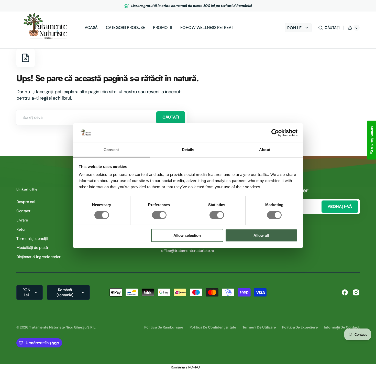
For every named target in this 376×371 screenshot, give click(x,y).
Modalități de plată (32, 247)
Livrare (22, 220)
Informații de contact (342, 327)
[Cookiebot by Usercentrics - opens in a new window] (275, 133)
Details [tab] (188, 149)
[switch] (159, 215)
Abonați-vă (340, 206)
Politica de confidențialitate (213, 327)
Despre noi (25, 201)
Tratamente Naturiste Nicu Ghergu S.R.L (62, 327)
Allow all (261, 235)
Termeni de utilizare (259, 327)
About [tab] (264, 149)
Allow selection (187, 235)
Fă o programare (371, 140)
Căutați (170, 117)
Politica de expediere (300, 327)
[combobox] (101, 117)
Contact (23, 211)
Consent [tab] (111, 149)
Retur (21, 229)
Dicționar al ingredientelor (38, 256)
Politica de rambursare (163, 327)
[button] (329, 27)
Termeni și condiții (32, 238)
